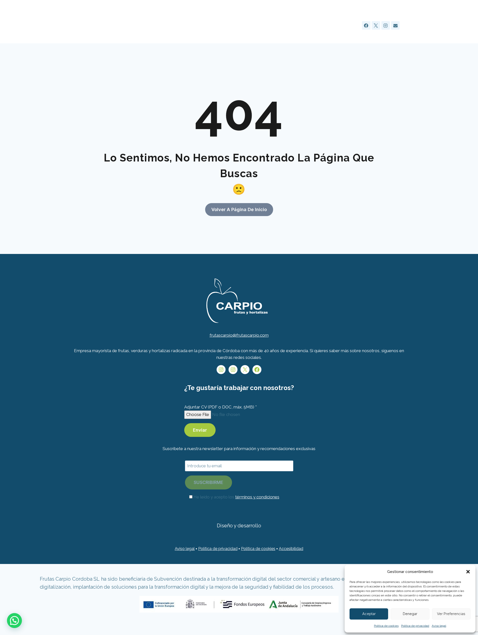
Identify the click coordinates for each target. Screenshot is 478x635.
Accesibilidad (291, 548)
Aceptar (369, 613)
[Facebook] (366, 25)
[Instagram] (385, 25)
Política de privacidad (415, 626)
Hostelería (208, 25)
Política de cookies (386, 626)
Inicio (185, 25)
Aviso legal (439, 626)
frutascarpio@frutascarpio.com (239, 335)
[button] (468, 571)
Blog (324, 25)
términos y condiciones (257, 496)
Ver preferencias (451, 613)
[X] (376, 25)
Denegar (410, 613)
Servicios (275, 25)
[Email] (395, 25)
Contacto (346, 25)
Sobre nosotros (242, 25)
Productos (302, 25)
